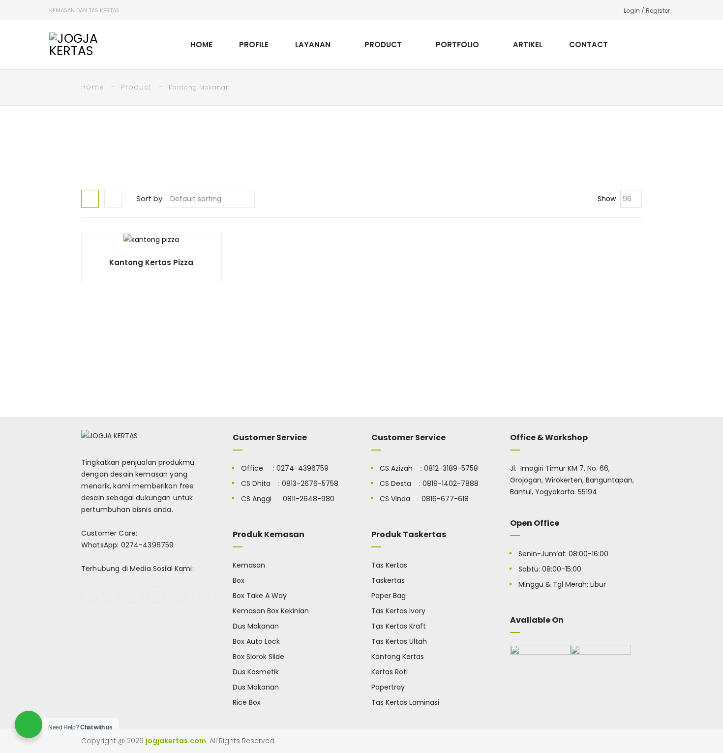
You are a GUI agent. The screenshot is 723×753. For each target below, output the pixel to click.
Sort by (149, 198)
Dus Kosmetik (256, 672)
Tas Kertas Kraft (398, 626)
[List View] (113, 199)
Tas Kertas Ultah (399, 641)
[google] (134, 594)
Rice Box (247, 702)
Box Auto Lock (256, 641)
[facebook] (89, 594)
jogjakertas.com (176, 741)
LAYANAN (313, 44)
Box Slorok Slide (258, 657)
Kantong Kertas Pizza (151, 262)
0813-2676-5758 (310, 483)
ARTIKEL (527, 44)
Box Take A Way (260, 596)
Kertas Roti (389, 672)
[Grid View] (90, 199)
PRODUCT (383, 44)
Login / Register (647, 10)
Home (92, 87)
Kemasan (249, 565)
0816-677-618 (445, 499)
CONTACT (588, 44)
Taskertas (388, 580)
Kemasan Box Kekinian (271, 611)
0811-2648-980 (308, 499)
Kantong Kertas (397, 657)
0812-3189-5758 (451, 468)
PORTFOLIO (457, 44)
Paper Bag (388, 596)
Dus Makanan (256, 626)
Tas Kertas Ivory (398, 611)
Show (607, 199)
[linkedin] (200, 594)
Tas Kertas (389, 565)
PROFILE (254, 44)
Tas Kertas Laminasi (405, 702)
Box (238, 580)
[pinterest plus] (178, 594)
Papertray (388, 687)
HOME (201, 44)
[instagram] (156, 594)
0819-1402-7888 (450, 483)
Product (136, 87)
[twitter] (111, 594)
